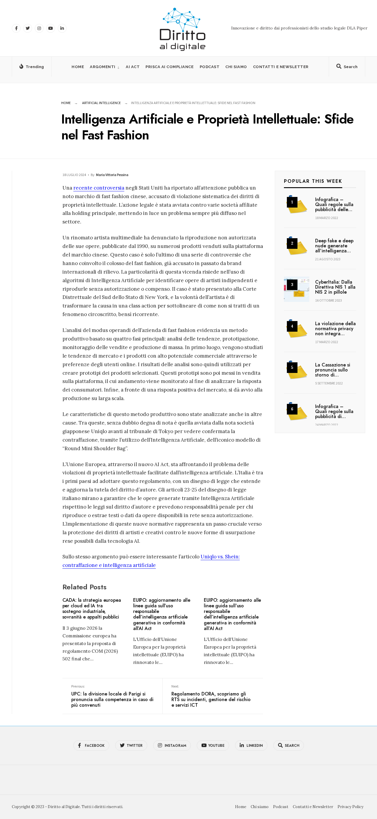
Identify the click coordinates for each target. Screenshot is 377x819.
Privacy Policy (350, 806)
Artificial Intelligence (101, 103)
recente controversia (98, 188)
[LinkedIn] (62, 28)
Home (78, 67)
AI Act (133, 67)
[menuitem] (105, 66)
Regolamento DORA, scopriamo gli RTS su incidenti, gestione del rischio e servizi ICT (211, 696)
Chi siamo (236, 67)
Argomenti (102, 67)
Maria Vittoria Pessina (112, 174)
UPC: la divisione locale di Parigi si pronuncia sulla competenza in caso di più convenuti (112, 696)
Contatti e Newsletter (281, 67)
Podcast (210, 67)
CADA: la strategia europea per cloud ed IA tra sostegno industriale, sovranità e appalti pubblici (91, 609)
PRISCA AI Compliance (169, 67)
